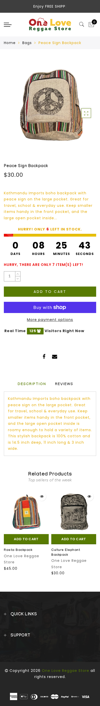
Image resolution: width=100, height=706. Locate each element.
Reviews (64, 385)
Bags (27, 42)
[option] (26, 531)
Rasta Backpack (18, 550)
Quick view (41, 496)
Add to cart (50, 291)
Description (32, 385)
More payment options (50, 319)
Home (10, 42)
